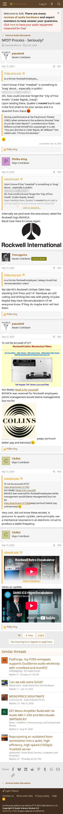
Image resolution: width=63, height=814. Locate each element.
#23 (59, 267)
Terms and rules (24, 795)
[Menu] (5, 4)
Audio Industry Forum (34, 699)
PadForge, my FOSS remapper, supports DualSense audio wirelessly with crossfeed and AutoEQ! (34, 663)
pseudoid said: (11, 179)
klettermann (15, 685)
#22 (59, 171)
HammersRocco (13, 45)
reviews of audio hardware (22, 17)
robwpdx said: (11, 552)
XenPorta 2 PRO (9, 811)
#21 (59, 66)
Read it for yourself (26, 389)
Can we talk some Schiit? (26, 682)
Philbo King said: (12, 73)
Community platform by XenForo (30, 805)
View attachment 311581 (17, 487)
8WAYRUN (39, 811)
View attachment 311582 (17, 503)
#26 (59, 545)
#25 (59, 471)
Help (54, 795)
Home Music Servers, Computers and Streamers (33, 754)
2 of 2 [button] (41, 635)
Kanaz (12, 722)
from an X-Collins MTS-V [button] (16, 92)
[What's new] (51, 4)
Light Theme (11, 790)
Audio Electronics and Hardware (38, 685)
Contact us (8, 795)
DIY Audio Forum (32, 671)
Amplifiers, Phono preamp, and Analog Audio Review (34, 724)
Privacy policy (42, 795)
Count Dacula (15, 699)
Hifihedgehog (15, 671)
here (13, 24)
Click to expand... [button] (31, 207)
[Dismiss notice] (57, 13)
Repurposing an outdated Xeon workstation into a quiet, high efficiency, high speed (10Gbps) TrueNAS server (31, 743)
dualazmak (14, 752)
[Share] (54, 66)
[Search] (58, 4)
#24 (59, 336)
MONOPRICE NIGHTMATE (26, 696)
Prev (30, 635)
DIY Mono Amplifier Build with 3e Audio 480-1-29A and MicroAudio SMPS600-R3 (32, 715)
